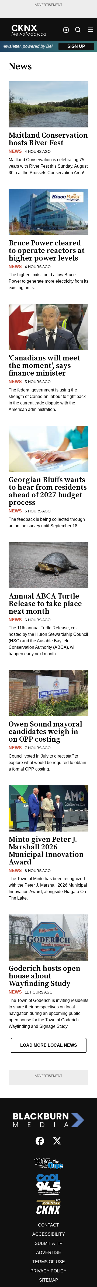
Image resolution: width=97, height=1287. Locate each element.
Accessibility (48, 1234)
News (15, 151)
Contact (48, 1225)
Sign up (76, 46)
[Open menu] (90, 29)
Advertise (48, 1252)
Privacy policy (48, 1271)
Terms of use (48, 1261)
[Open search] (77, 29)
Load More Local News (48, 1045)
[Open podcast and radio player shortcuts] (66, 30)
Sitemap (48, 1280)
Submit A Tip (49, 1243)
